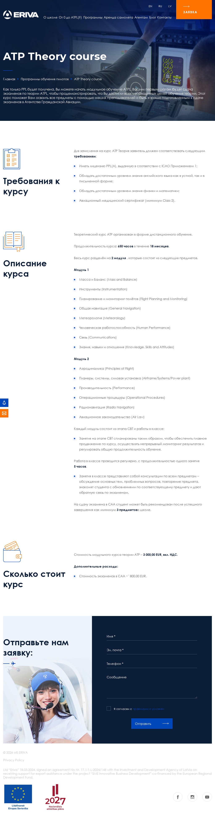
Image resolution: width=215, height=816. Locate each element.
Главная (9, 79)
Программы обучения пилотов (45, 79)
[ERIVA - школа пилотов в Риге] (21, 14)
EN (150, 6)
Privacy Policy (13, 760)
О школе (50, 17)
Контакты (164, 17)
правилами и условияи (148, 709)
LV (170, 6)
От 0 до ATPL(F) (70, 17)
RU (160, 6)
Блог (152, 17)
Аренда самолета (118, 17)
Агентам (141, 17)
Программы (92, 17)
